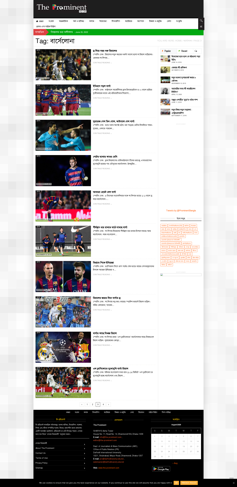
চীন (179, 233)
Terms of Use (42, 458)
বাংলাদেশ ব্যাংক (171, 250)
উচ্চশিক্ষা (186, 225)
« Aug (175, 463)
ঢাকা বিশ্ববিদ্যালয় (187, 243)
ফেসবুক (187, 247)
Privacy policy (189, 483)
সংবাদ (77, 412)
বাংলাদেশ (163, 250)
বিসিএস (194, 250)
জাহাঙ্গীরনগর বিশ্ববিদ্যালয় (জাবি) (169, 236)
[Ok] (233, 483)
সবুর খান (171, 261)
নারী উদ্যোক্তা (164, 247)
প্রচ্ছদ (68, 412)
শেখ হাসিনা (164, 261)
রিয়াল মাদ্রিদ (196, 257)
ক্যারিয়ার (175, 229)
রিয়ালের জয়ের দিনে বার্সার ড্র (107, 297)
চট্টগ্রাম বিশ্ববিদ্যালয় (166, 233)
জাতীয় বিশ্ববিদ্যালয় (187, 233)
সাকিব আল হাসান (179, 261)
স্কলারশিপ (194, 261)
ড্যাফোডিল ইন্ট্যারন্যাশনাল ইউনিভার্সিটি (170, 243)
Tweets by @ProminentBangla (181, 210)
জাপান (195, 233)
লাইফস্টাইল (153, 412)
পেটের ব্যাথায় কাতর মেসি (105, 156)
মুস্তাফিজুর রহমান (165, 257)
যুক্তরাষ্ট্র (182, 257)
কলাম (86, 412)
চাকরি (175, 233)
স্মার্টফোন (170, 265)
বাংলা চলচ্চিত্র (195, 247)
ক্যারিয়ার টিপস (182, 229)
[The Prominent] (62, 7)
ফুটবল (38, 50)
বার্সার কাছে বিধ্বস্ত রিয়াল (105, 333)
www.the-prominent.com (108, 468)
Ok (176, 483)
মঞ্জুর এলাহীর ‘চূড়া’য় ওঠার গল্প (185, 99)
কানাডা (168, 229)
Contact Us (41, 453)
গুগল (195, 229)
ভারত (190, 254)
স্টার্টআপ (163, 265)
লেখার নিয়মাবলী (41, 443)
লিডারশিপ (95, 412)
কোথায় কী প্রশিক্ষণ (179, 67)
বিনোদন (141, 412)
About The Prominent (45, 448)
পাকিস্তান (181, 247)
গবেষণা (190, 229)
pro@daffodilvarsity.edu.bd (111, 459)
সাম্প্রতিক (39, 32)
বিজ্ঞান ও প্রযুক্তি (120, 412)
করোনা (162, 229)
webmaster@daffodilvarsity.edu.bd (108, 462)
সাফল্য (187, 261)
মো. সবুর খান (175, 257)
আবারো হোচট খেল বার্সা (104, 192)
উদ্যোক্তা (193, 225)
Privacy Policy (41, 463)
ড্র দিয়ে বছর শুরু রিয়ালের (105, 50)
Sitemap (39, 468)
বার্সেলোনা (188, 250)
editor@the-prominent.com (105, 440)
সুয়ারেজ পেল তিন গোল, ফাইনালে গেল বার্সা (113, 121)
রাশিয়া (188, 257)
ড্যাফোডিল (182, 236)
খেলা (132, 412)
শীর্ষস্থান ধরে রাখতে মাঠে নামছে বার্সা (110, 227)
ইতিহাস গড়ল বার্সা (102, 86)
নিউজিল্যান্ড (173, 247)
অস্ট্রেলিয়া (164, 225)
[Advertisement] (144, 8)
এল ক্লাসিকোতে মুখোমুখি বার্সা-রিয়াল (110, 368)
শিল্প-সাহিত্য (166, 412)
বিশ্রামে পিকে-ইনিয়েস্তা (103, 262)
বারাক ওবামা (180, 250)
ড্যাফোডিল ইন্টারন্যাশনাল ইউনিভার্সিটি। (170, 240)
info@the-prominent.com (110, 437)
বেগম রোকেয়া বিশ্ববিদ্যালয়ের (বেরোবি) (170, 254)
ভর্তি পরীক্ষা (184, 254)
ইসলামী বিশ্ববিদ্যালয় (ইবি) (175, 225)
